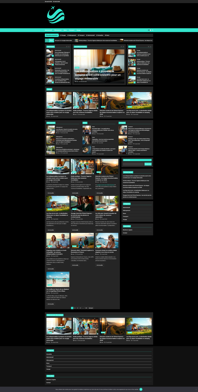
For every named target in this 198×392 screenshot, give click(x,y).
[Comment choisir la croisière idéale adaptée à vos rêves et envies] (106, 240)
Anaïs (77, 81)
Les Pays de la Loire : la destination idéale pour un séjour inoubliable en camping (132, 71)
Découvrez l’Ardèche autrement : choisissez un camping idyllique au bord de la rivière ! (50, 150)
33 (86, 308)
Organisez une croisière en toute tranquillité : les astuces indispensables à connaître (56, 252)
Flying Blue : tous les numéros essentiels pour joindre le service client (87, 140)
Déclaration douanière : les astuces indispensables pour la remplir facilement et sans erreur (50, 62)
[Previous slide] (67, 46)
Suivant (91, 308)
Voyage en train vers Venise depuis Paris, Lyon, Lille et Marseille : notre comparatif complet (123, 140)
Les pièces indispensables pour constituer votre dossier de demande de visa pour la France (50, 71)
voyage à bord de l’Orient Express (105, 184)
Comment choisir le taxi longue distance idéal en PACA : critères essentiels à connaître (123, 150)
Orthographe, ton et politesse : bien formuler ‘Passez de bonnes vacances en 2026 (50, 53)
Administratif (48, 30)
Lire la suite (51, 193)
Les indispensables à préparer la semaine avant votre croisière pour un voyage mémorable (59, 112)
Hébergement (57, 30)
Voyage (79, 30)
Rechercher (127, 160)
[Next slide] (69, 46)
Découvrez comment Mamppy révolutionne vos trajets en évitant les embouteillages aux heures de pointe (123, 130)
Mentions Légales (127, 229)
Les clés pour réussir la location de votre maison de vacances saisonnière (50, 130)
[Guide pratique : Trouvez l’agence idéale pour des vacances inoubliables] (99, 66)
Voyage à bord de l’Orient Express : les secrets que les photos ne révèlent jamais (132, 79)
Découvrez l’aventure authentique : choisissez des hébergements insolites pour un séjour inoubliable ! (50, 140)
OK (141, 389)
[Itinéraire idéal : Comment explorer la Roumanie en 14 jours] (82, 240)
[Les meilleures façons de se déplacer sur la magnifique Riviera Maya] (57, 279)
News (65, 30)
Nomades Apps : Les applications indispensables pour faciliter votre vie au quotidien (87, 130)
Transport (71, 30)
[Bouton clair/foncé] (149, 30)
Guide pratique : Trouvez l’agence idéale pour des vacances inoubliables (73, 40)
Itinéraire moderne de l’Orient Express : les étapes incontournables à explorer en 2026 (121, 40)
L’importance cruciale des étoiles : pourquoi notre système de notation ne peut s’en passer (87, 150)
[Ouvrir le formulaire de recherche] (152, 30)
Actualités (100, 35)
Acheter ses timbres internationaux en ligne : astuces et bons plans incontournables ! (50, 79)
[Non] (196, 389)
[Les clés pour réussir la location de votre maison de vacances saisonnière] (106, 203)
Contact (125, 232)
